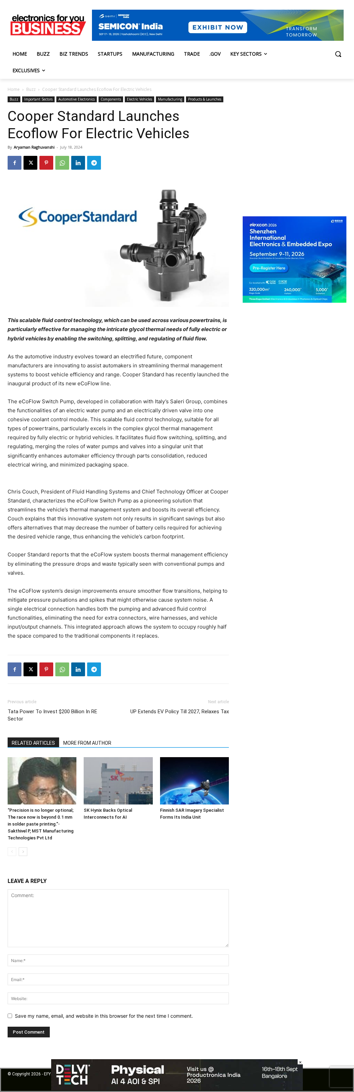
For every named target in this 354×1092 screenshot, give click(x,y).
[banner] (294, 301)
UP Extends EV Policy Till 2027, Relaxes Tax (179, 711)
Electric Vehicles (139, 99)
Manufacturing (170, 99)
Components (111, 99)
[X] (30, 163)
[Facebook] (14, 163)
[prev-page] (12, 851)
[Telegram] (94, 163)
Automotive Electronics (76, 99)
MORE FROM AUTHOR (87, 743)
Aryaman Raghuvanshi (34, 147)
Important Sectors (38, 99)
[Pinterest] (46, 163)
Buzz (31, 89)
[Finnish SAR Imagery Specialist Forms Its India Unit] (194, 780)
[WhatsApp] (62, 163)
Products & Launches (204, 99)
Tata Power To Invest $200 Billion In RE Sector (52, 715)
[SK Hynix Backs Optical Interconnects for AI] (118, 780)
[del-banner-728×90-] (177, 1088)
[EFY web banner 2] (218, 39)
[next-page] (23, 851)
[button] (338, 54)
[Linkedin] (78, 163)
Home (14, 89)
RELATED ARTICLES (33, 743)
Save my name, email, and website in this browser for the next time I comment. (104, 1016)
